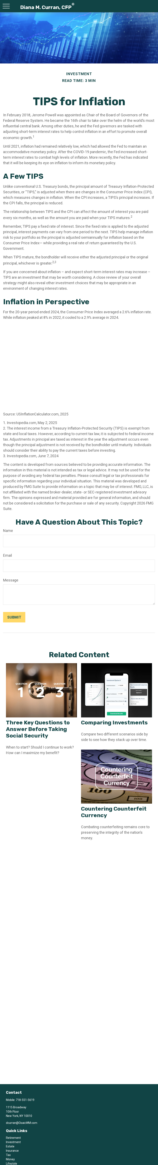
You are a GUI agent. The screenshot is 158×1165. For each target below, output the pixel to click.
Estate (10, 1146)
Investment (13, 1142)
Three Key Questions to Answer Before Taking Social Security (38, 729)
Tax (8, 1155)
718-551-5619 (25, 1100)
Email (7, 555)
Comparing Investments (114, 722)
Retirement (13, 1137)
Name (8, 530)
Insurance (12, 1150)
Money (10, 1159)
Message (10, 580)
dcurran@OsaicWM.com (21, 1122)
